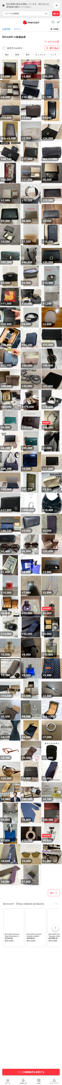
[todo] (58, 22)
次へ (52, 892)
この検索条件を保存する (32, 1072)
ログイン (18, 29)
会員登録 (6, 29)
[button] (53, 22)
